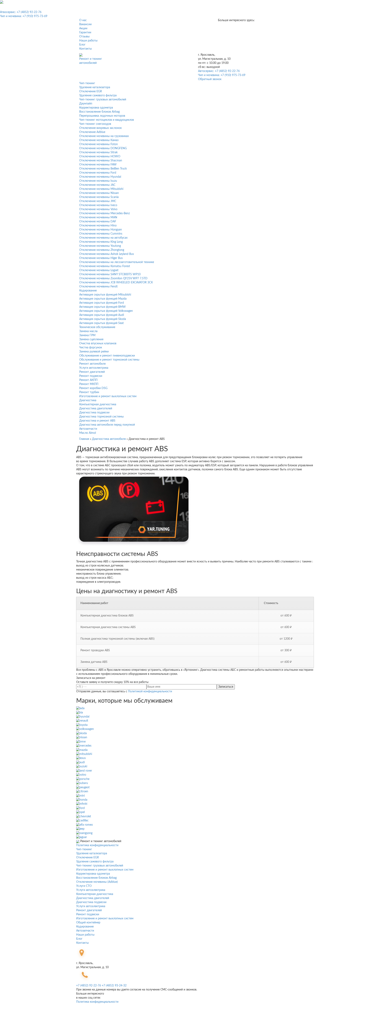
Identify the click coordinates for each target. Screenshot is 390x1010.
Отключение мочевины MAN (98, 217)
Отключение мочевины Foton (98, 144)
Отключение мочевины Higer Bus (101, 258)
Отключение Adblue (92, 132)
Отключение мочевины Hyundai (100, 176)
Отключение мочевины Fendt (98, 286)
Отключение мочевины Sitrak (98, 152)
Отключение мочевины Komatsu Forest (104, 266)
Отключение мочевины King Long (101, 241)
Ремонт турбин (89, 392)
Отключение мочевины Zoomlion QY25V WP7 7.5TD (113, 278)
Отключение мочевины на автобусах (103, 237)
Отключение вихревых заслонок (100, 128)
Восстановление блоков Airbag (99, 111)
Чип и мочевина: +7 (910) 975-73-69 (23, 16)
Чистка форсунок (90, 347)
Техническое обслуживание (97, 327)
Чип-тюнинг (87, 83)
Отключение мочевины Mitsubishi (101, 189)
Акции (83, 28)
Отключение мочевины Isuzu (98, 180)
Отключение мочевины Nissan (99, 193)
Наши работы (88, 40)
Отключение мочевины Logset (98, 270)
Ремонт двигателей (92, 372)
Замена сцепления (91, 339)
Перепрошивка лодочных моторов (102, 115)
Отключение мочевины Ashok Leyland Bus (106, 254)
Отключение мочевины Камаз (98, 140)
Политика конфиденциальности (97, 845)
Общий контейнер (88, 922)
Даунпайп (85, 103)
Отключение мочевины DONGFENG (103, 148)
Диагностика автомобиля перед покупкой (107, 424)
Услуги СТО (84, 886)
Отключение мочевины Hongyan (100, 229)
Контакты (85, 48)
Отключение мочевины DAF (97, 221)
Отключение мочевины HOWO (99, 156)
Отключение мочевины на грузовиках (104, 136)
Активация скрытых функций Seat (101, 323)
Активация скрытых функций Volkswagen (106, 311)
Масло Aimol (87, 433)
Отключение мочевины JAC (97, 185)
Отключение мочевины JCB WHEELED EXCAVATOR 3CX (116, 282)
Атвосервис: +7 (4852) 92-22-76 (20, 12)
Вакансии (85, 24)
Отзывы (84, 36)
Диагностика (87, 400)
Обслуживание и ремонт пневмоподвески (107, 355)
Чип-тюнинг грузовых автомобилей (102, 99)
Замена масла (88, 331)
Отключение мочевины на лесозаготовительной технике (116, 262)
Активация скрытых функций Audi (101, 315)
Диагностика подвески (94, 412)
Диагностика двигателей (95, 408)
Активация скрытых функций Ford (101, 302)
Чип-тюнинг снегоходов (95, 124)
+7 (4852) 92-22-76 (88, 985)
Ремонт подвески (90, 376)
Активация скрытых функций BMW (102, 307)
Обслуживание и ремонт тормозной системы (109, 359)
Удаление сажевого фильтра (98, 95)
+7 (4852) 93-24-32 (114, 985)
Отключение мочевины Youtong (100, 246)
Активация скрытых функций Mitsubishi (105, 294)
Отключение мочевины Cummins (100, 233)
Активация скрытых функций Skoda (102, 319)
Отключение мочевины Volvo (98, 209)
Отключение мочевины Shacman (100, 160)
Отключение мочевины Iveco (98, 205)
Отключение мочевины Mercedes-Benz (104, 213)
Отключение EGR (90, 91)
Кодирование (88, 290)
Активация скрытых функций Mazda (103, 298)
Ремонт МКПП (88, 384)
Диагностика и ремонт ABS (97, 420)
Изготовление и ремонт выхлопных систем (107, 396)
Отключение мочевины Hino (98, 225)
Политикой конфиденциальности (150, 691)
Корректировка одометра (96, 107)
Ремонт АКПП (88, 380)
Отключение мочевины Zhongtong (101, 250)
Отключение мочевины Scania (99, 197)
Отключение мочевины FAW (98, 164)
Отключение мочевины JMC (97, 201)
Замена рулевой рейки (94, 351)
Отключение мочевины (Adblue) (97, 882)
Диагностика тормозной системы (101, 416)
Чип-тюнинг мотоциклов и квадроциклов (106, 120)
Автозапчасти (88, 428)
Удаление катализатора (94, 87)
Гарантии (85, 32)
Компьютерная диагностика (97, 404)
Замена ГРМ (87, 335)
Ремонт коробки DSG (93, 388)
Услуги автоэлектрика (93, 367)
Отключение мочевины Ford (97, 172)
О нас (83, 20)
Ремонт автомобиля (92, 363)
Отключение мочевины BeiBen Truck (103, 168)
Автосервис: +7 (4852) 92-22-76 (219, 71)
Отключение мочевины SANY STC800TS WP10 (110, 274)
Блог (82, 44)
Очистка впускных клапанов (97, 343)
